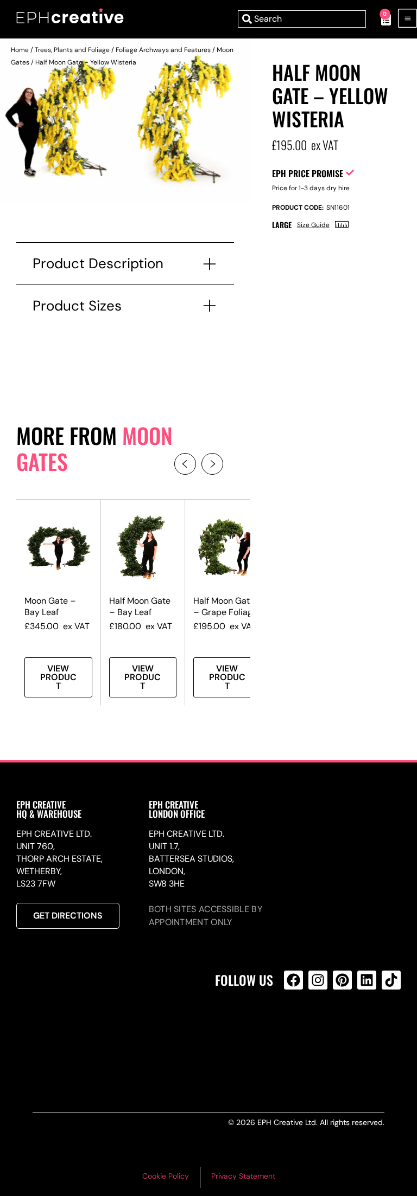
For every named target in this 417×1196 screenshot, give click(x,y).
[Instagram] (317, 980)
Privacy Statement (243, 1176)
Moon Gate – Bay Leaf (50, 606)
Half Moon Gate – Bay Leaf (139, 606)
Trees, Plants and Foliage (72, 50)
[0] (380, 18)
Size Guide (313, 225)
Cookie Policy (165, 1176)
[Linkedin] (366, 980)
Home (20, 50)
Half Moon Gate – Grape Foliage (225, 606)
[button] (185, 464)
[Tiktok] (391, 980)
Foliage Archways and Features (163, 50)
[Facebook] (293, 980)
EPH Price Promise (307, 173)
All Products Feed (296, 1026)
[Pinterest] (342, 980)
